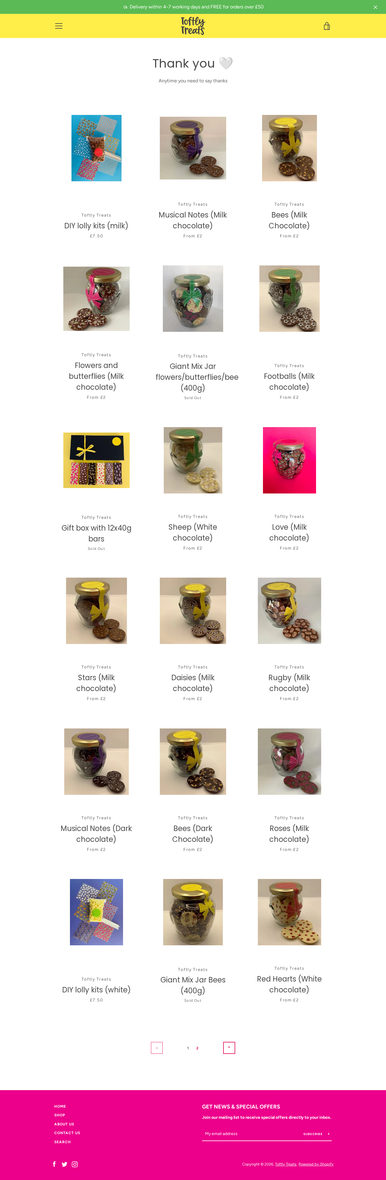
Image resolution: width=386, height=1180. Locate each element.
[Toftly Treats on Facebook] (54, 1164)
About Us (64, 1124)
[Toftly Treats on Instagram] (75, 1164)
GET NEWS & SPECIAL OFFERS (241, 1106)
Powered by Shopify (316, 1164)
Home (60, 1106)
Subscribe (313, 1134)
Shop (59, 1115)
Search (62, 1142)
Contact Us (67, 1133)
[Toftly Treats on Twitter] (65, 1164)
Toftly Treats (285, 1164)
